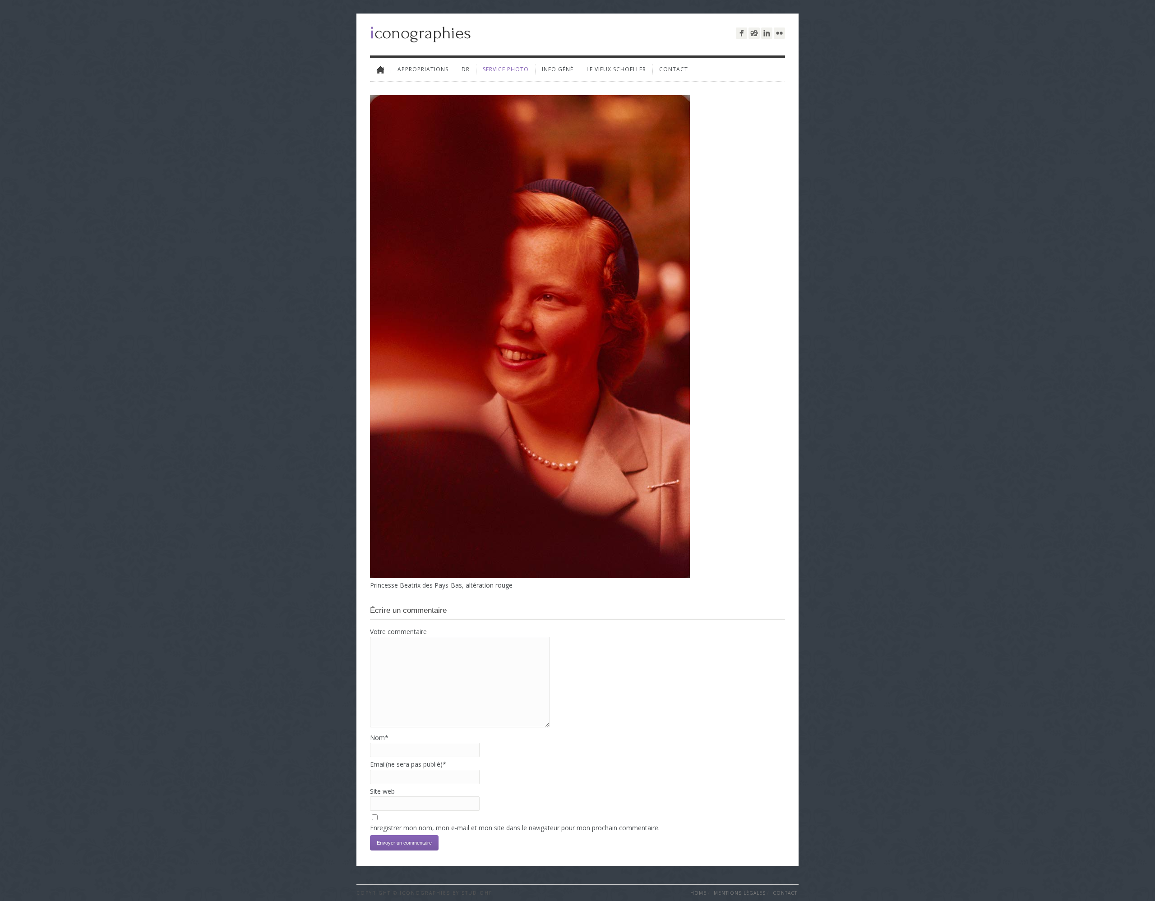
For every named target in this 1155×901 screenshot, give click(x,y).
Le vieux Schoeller (616, 69)
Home (698, 893)
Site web (382, 791)
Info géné (557, 69)
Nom (379, 737)
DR (466, 69)
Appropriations (422, 69)
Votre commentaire (398, 631)
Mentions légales (740, 893)
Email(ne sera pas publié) (408, 764)
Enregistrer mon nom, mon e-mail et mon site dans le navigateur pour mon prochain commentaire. (515, 827)
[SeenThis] (754, 33)
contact (673, 69)
